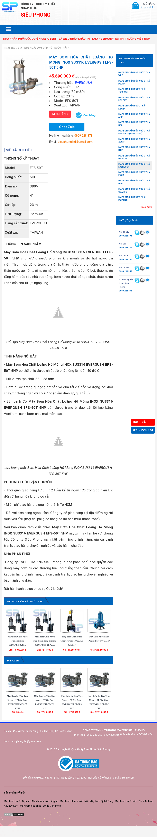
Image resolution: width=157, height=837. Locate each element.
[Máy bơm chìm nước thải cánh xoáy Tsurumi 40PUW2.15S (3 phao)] (44, 620)
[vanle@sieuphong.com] (142, 244)
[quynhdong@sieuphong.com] (142, 268)
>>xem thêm (146, 207)
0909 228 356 (125, 271)
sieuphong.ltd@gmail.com (75, 142)
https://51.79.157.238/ (12, 831)
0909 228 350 (125, 259)
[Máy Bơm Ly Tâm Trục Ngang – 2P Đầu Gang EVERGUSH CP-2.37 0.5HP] (17, 679)
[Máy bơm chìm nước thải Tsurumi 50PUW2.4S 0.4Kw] (17, 620)
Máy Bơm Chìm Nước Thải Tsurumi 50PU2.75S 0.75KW (72, 641)
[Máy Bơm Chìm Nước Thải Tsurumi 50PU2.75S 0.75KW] (72, 620)
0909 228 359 (125, 248)
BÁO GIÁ (139, 422)
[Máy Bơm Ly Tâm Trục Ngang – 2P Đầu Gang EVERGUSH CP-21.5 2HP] (72, 679)
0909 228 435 (125, 291)
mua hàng (60, 114)
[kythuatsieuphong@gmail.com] (142, 280)
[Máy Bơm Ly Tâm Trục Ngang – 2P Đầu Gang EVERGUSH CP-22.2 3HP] (99, 679)
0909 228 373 (143, 430)
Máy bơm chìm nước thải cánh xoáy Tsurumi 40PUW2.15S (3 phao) (44, 641)
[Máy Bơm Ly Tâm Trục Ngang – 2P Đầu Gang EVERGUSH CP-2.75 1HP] (44, 679)
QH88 (3, 835)
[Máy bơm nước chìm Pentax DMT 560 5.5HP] (99, 620)
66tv (2, 827)
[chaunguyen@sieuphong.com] (142, 256)
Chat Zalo (67, 127)
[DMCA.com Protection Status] (14, 814)
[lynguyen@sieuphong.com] (142, 232)
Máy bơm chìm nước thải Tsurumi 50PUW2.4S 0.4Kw (17, 641)
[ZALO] (147, 232)
